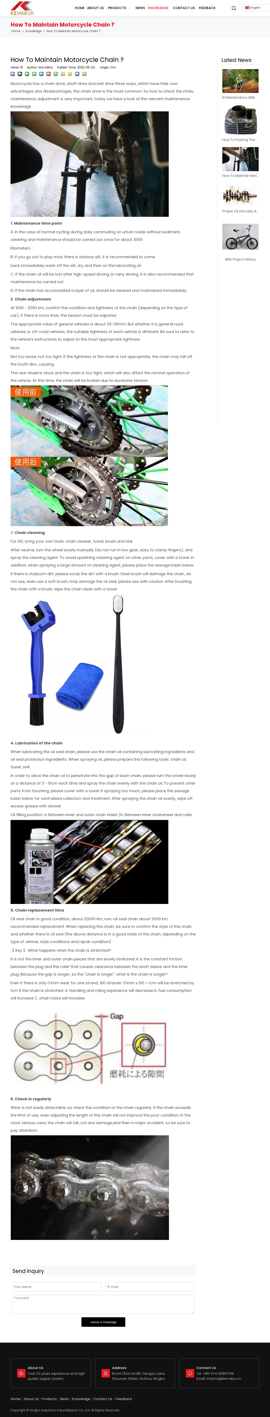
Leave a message (103, 1322)
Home (15, 1399)
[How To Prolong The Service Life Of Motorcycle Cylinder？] (240, 120)
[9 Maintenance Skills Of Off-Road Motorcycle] (240, 81)
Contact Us (102, 1399)
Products (49, 1399)
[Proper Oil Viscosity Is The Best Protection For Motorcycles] (240, 195)
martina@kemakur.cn (223, 1378)
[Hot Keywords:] (234, 8)
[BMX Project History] (240, 236)
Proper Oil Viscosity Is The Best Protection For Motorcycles (240, 211)
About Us (31, 1399)
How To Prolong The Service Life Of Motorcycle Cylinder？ (240, 139)
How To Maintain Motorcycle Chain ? (240, 175)
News (64, 1399)
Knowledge (81, 1399)
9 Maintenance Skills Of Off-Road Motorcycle (240, 97)
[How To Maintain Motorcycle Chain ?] (240, 159)
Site (113, 67)
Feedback (123, 1399)
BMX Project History (240, 259)
